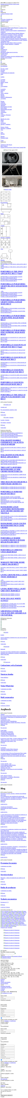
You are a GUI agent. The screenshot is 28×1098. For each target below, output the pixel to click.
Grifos (14, 42)
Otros (8, 41)
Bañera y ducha (13, 36)
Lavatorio (3, 36)
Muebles (3, 29)
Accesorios (9, 34)
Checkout (3, 1085)
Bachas (13, 33)
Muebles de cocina (5, 42)
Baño (9, 28)
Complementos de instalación (7, 72)
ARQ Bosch (9, 144)
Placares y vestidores (19, 28)
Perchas (2, 38)
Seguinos (10, 927)
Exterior (15, 30)
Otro (22, 36)
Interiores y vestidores (14, 44)
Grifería (2, 33)
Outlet (2, 48)
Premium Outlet (9, 13)
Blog (2, 11)
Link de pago (16, 4)
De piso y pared (4, 30)
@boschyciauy (4, 927)
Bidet (19, 36)
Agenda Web (22, 147)
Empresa (3, 4)
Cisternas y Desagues (18, 34)
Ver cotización (4, 1079)
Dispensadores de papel (16, 40)
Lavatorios (3, 37)
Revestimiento (4, 28)
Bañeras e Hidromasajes (6, 97)
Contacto (3, 13)
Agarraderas (3, 41)
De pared (10, 30)
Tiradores (25, 40)
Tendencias (3, 144)
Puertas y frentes (4, 44)
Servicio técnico (9, 4)
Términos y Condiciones (10, 1020)
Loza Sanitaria (8, 33)
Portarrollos (12, 38)
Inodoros (8, 37)
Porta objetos (8, 40)
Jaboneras (17, 38)
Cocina (12, 28)
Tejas (25, 28)
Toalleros (7, 38)
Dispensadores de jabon (6, 106)
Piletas (11, 42)
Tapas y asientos (17, 37)
